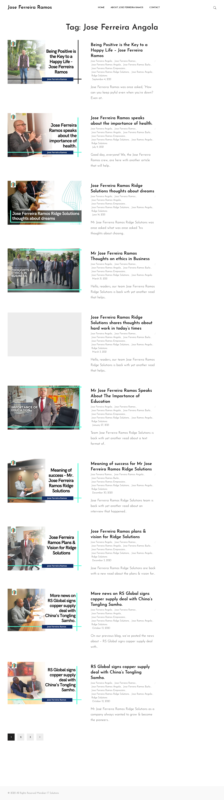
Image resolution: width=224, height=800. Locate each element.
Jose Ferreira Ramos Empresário (108, 68)
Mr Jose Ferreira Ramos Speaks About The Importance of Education (121, 396)
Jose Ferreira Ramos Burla (136, 65)
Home (101, 7)
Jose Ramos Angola (142, 72)
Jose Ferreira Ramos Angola (106, 65)
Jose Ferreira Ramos (30, 7)
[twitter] (42, 61)
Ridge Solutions (99, 76)
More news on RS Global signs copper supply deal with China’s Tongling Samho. (121, 599)
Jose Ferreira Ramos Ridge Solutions (110, 72)
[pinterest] (54, 61)
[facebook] (35, 61)
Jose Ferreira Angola (101, 61)
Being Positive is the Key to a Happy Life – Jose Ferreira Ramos (119, 50)
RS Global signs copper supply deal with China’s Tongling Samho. (120, 672)
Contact (154, 7)
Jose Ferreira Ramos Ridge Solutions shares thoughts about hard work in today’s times (121, 323)
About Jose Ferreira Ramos (127, 7)
